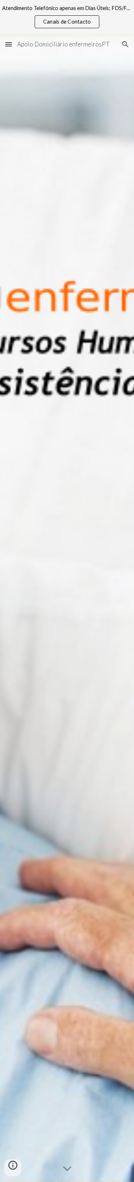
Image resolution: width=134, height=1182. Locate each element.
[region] (67, 17)
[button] (8, 44)
